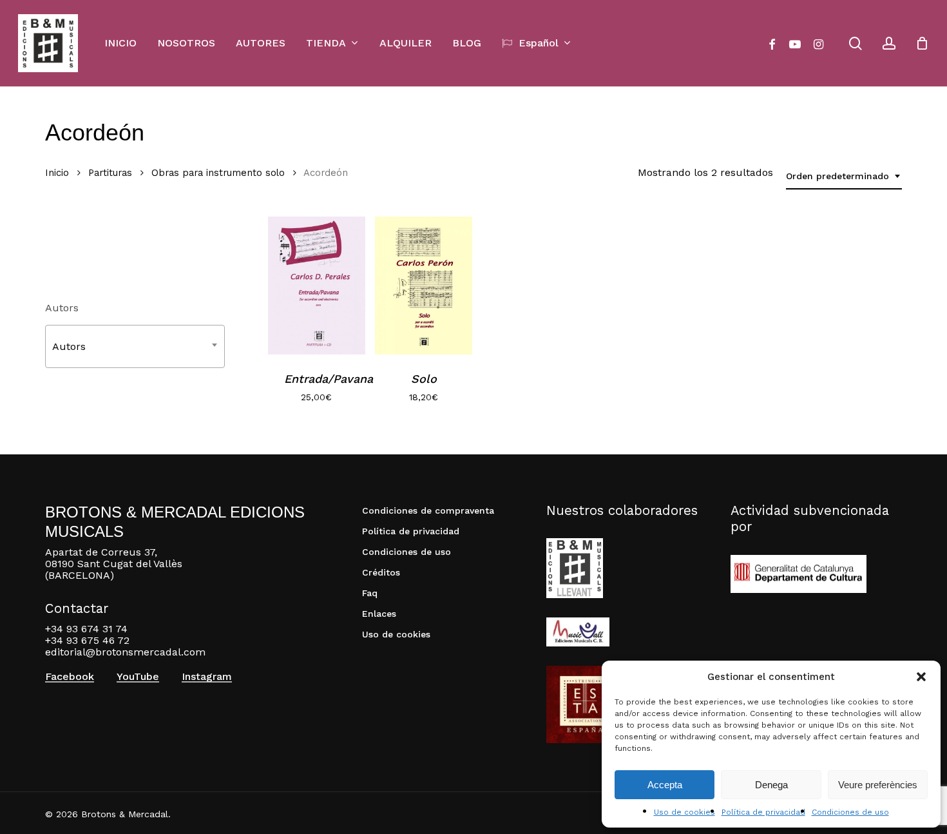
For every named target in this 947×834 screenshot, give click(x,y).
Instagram (207, 677)
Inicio (57, 173)
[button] (921, 676)
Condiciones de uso (850, 812)
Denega (771, 784)
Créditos (381, 572)
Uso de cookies (684, 812)
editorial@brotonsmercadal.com (125, 652)
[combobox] (844, 176)
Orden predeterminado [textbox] (837, 176)
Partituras (110, 173)
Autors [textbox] (69, 346)
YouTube (138, 677)
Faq (370, 593)
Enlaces (379, 613)
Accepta (664, 784)
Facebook (69, 677)
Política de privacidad (763, 812)
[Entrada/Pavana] (316, 285)
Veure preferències (877, 784)
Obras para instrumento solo (218, 173)
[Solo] (423, 285)
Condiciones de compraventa (428, 510)
